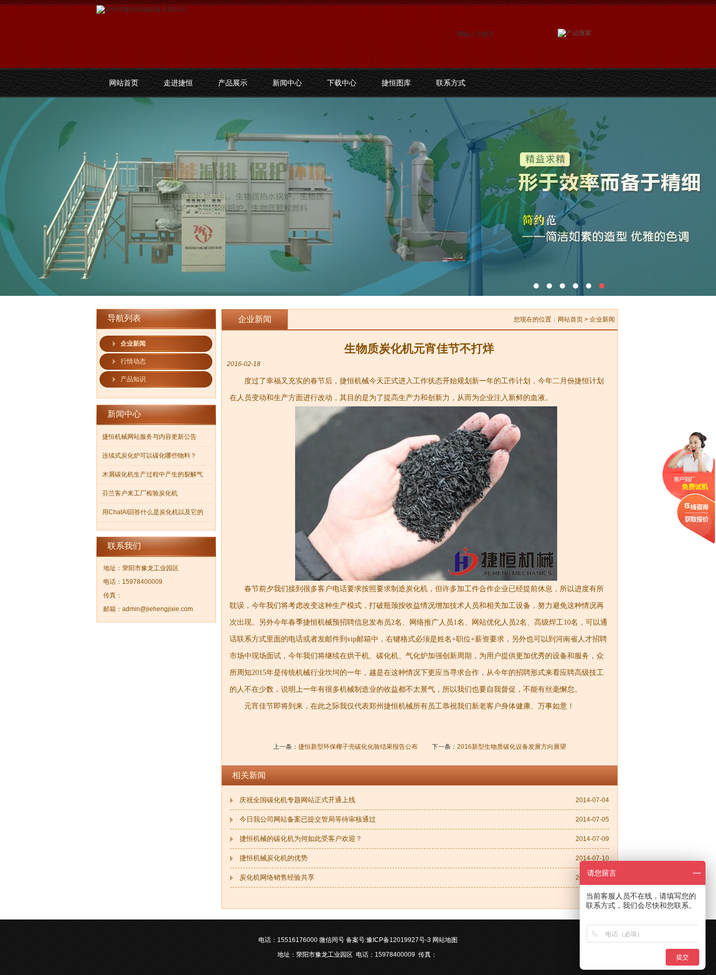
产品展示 (232, 83)
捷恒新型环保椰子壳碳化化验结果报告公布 (358, 746)
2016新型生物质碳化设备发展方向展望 (511, 746)
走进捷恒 (178, 83)
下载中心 (341, 83)
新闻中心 (287, 83)
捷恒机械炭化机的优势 (274, 858)
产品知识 (133, 379)
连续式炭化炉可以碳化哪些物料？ (149, 455)
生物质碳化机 (358, 196)
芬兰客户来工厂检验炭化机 (140, 493)
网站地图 (445, 940)
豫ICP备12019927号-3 (398, 940)
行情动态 (133, 361)
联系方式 (450, 83)
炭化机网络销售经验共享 (277, 877)
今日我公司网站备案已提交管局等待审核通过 (308, 819)
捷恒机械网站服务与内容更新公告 (149, 436)
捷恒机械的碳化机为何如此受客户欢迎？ (301, 839)
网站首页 (123, 83)
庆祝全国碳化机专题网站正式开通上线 (297, 800)
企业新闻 (133, 343)
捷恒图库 (396, 83)
